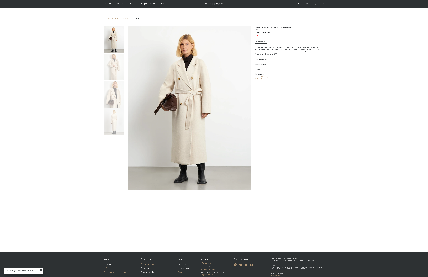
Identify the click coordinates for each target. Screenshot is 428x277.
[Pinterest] (262, 77)
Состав (257, 69)
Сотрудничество (148, 4)
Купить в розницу (185, 268)
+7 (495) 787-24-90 (208, 269)
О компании (145, 268)
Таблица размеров (262, 59)
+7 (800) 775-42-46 (208, 275)
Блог (163, 4)
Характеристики (260, 64)
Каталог (120, 4)
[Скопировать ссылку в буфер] (268, 77)
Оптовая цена (261, 41)
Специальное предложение (115, 272)
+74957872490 (275, 275)
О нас (132, 4)
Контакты (182, 264)
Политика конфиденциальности (154, 272)
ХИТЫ (106, 268)
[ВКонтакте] (256, 77)
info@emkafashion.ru (209, 263)
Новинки (107, 4)
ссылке (32, 271)
